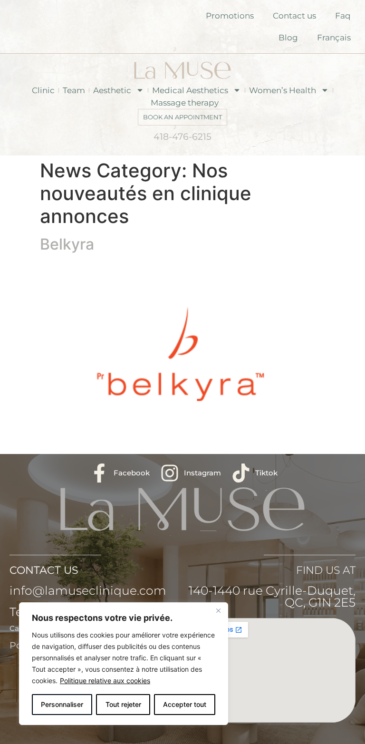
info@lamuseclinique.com (88, 590)
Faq (343, 15)
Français (334, 37)
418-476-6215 (182, 136)
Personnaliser (62, 704)
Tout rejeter (123, 704)
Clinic (43, 90)
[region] (123, 663)
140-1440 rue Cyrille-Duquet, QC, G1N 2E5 (272, 596)
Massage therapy (185, 102)
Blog (288, 37)
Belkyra (67, 244)
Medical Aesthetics (190, 90)
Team (74, 90)
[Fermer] (218, 610)
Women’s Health (282, 90)
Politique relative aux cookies (105, 680)
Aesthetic (112, 90)
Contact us (294, 15)
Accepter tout (184, 704)
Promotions (230, 15)
